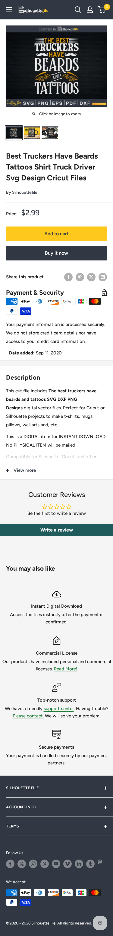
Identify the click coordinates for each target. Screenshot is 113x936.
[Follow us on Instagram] (33, 864)
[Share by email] (103, 277)
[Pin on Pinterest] (80, 277)
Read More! (65, 669)
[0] (102, 9)
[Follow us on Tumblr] (90, 864)
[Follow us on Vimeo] (67, 864)
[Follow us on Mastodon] (102, 864)
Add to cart (56, 234)
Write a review (56, 530)
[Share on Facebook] (68, 277)
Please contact (28, 716)
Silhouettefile (24, 192)
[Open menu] (9, 9)
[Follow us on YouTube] (56, 864)
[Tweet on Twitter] (91, 277)
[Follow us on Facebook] (10, 864)
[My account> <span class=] (90, 9)
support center (59, 708)
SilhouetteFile (43, 923)
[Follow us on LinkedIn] (79, 864)
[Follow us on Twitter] (21, 864)
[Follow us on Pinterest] (44, 864)
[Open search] (78, 9)
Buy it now (56, 253)
